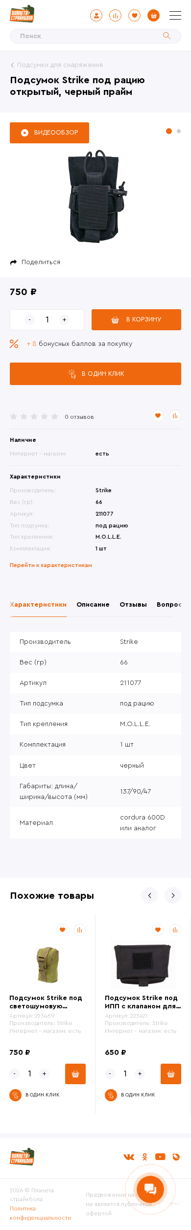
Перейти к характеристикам (51, 565)
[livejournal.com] (175, 1157)
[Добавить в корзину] (75, 1074)
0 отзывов (79, 417)
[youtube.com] (160, 1157)
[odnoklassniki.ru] (144, 1157)
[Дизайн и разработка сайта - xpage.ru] (174, 1204)
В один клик (103, 373)
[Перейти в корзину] (153, 15)
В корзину (144, 319)
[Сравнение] (115, 15)
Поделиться (41, 262)
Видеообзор (56, 132)
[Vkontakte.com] (128, 1157)
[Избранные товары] (134, 15)
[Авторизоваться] (96, 15)
